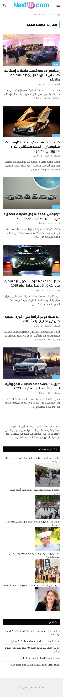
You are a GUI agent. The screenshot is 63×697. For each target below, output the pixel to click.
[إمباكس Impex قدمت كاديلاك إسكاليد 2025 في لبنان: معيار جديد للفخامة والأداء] (31, 50)
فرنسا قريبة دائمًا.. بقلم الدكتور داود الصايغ (40, 658)
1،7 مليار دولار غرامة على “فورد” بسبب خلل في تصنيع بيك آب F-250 (32, 319)
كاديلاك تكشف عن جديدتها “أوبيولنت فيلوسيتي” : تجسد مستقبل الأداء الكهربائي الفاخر (32, 146)
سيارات (56, 64)
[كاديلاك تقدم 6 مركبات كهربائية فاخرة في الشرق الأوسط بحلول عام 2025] (31, 260)
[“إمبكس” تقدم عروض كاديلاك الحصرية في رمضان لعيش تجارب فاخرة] (31, 193)
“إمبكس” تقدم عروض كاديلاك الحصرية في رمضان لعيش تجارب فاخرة (31, 216)
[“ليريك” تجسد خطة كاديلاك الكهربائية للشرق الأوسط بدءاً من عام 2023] (31, 363)
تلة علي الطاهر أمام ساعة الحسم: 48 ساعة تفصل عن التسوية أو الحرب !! (32, 649)
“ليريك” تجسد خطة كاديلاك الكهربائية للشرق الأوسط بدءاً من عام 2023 (32, 386)
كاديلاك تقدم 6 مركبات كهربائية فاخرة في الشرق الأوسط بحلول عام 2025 (32, 283)
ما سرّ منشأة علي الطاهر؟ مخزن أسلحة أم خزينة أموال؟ (35, 641)
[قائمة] (58, 5)
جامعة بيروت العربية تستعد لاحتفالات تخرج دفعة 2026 (35, 665)
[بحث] (5, 5)
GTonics (34, 687)
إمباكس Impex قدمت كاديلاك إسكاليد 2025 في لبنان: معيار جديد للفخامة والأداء (32, 74)
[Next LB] (31, 5)
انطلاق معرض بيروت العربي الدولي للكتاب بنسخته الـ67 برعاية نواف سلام (32, 632)
